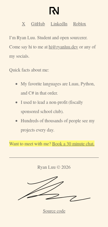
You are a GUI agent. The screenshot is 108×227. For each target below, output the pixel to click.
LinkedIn (59, 23)
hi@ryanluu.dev (63, 47)
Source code (54, 211)
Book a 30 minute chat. (73, 143)
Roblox (79, 23)
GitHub (38, 23)
